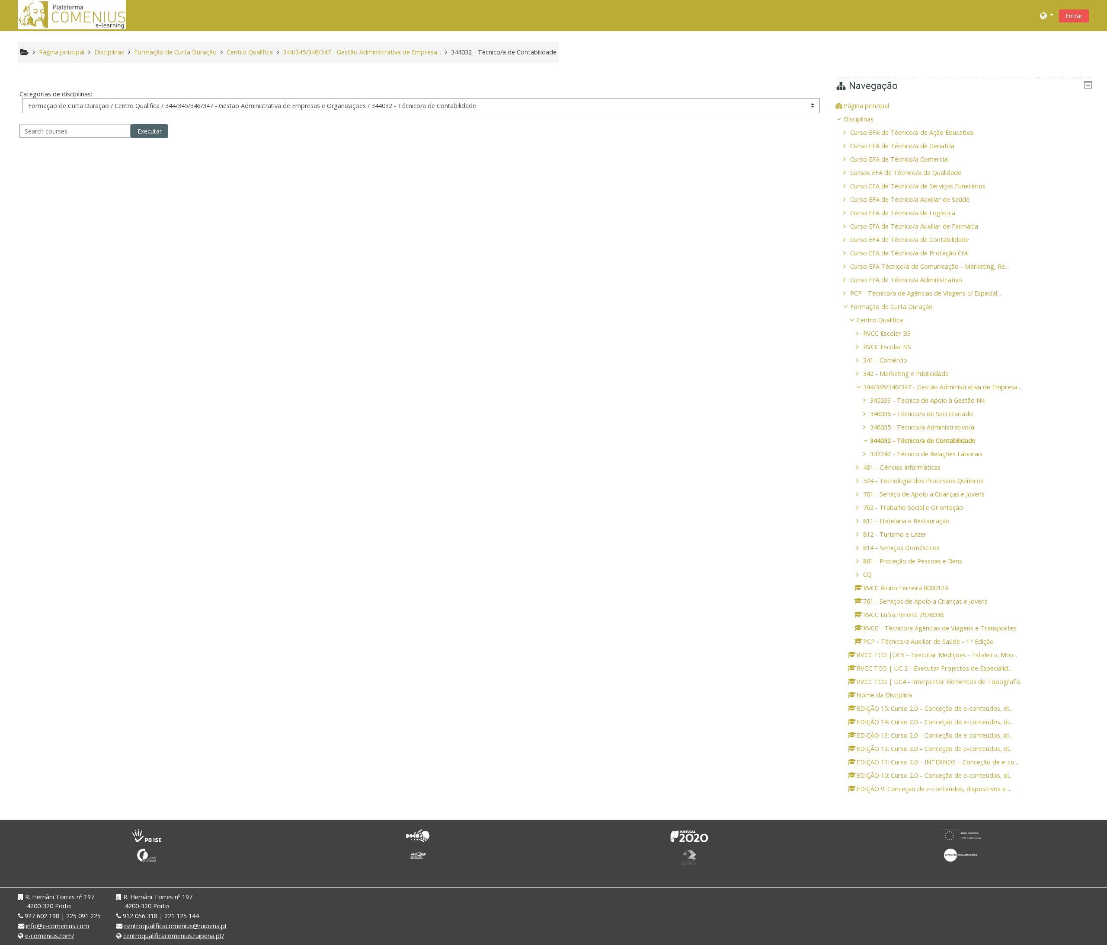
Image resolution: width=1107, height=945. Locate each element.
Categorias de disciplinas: (55, 94)
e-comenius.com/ (49, 936)
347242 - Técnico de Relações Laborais (926, 454)
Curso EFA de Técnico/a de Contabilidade (909, 239)
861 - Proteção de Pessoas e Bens (912, 561)
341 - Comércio (885, 360)
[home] (72, 14)
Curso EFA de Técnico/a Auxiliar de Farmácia (914, 226)
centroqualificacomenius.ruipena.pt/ (173, 936)
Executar (150, 131)
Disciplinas (858, 119)
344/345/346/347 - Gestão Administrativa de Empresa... (942, 387)
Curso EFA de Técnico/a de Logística (902, 213)
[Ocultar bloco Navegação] (1088, 85)
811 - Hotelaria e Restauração (906, 521)
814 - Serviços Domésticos (901, 548)
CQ (867, 574)
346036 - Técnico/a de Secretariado (921, 414)
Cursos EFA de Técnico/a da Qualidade (905, 173)
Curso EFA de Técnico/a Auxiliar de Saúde (909, 199)
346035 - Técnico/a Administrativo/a (922, 427)
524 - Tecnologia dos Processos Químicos (923, 481)
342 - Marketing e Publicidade (906, 373)
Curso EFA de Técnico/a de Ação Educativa (911, 132)
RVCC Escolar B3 (887, 333)
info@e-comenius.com (57, 926)
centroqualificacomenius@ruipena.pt (175, 926)
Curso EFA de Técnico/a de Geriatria (902, 146)
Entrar (1073, 16)
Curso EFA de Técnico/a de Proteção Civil (909, 253)
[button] (1047, 15)
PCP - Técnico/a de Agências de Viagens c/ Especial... (925, 293)
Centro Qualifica (880, 320)
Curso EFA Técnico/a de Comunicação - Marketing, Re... (929, 266)
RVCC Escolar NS (887, 347)
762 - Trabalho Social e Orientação (913, 507)
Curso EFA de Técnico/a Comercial (899, 159)
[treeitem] (964, 106)
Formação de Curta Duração (891, 306)
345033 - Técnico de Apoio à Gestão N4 (927, 400)
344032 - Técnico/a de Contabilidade (923, 440)
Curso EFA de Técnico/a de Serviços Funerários (917, 186)
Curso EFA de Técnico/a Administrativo (906, 280)
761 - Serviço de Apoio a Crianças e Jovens (924, 494)
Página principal (866, 106)
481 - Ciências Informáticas (902, 467)
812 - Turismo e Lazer (895, 534)
